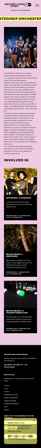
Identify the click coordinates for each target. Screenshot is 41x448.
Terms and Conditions (11, 403)
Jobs (5, 407)
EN (29, 4)
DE (26, 4)
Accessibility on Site (11, 394)
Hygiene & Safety (10, 401)
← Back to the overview (20, 10)
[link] (20, 194)
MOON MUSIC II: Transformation (17, 312)
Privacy (6, 391)
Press (6, 388)
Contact (7, 385)
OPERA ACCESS (18, 439)
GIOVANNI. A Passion (18, 198)
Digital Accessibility (11, 397)
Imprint (6, 410)
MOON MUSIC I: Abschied (14, 255)
